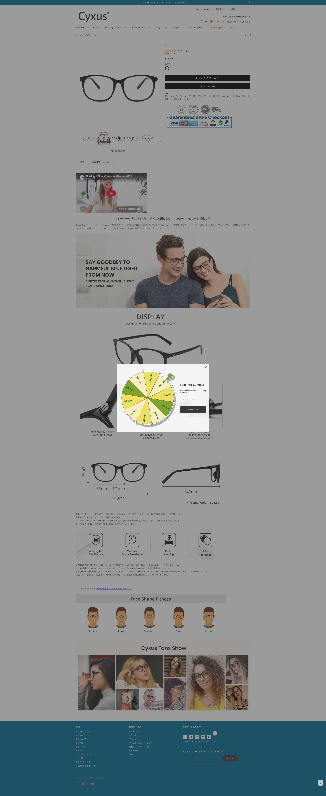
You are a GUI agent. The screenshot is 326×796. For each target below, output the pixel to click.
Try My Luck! (193, 409)
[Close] (206, 367)
